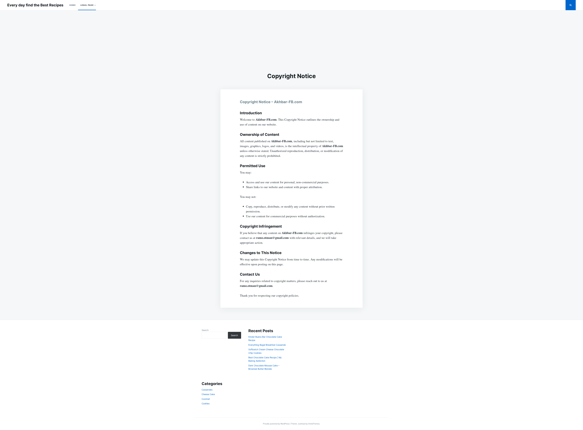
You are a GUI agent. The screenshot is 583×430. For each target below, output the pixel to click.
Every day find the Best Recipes (35, 5)
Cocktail (206, 399)
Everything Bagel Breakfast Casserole (267, 345)
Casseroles (207, 389)
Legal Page (87, 5)
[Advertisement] (291, 41)
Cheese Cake (208, 394)
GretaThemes (314, 424)
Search (205, 330)
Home (72, 5)
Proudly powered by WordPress (276, 424)
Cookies (206, 403)
